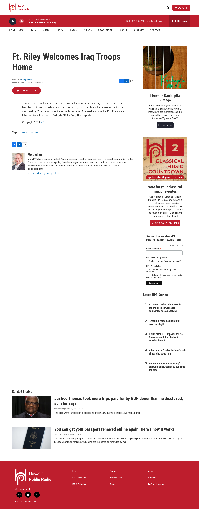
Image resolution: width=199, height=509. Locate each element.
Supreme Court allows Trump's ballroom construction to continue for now (167, 366)
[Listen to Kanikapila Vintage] (165, 67)
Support (152, 478)
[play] (12, 21)
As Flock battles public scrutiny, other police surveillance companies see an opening (166, 307)
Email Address (153, 248)
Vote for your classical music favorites (165, 189)
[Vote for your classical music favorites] (165, 159)
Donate (182, 7)
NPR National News (31, 132)
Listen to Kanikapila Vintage (165, 98)
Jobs (150, 471)
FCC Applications (156, 484)
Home (12, 30)
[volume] (21, 21)
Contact (113, 471)
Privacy (113, 484)
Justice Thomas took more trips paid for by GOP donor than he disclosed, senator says (118, 401)
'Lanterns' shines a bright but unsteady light (164, 322)
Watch (73, 30)
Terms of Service (118, 478)
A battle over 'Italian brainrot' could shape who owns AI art (167, 352)
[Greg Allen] (18, 161)
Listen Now (165, 125)
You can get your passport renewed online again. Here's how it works (114, 429)
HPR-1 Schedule (79, 478)
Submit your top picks (165, 223)
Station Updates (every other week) (164, 261)
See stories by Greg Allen (43, 173)
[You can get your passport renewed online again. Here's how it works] (31, 438)
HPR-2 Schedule (79, 484)
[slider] (26, 21)
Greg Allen (26, 79)
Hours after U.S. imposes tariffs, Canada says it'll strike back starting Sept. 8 (166, 337)
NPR (43, 122)
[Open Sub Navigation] (27, 30)
